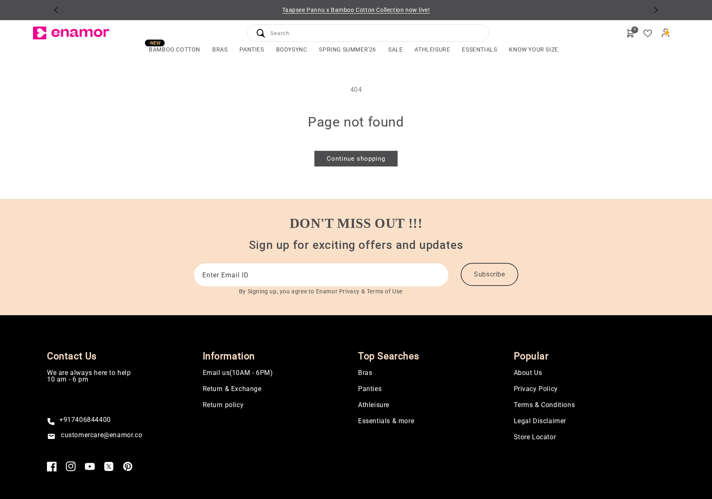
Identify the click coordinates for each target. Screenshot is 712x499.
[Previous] (56, 10)
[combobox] (368, 32)
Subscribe (489, 274)
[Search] (261, 33)
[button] (220, 50)
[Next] (656, 10)
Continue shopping (356, 158)
